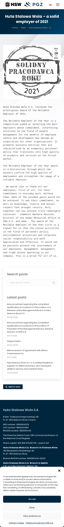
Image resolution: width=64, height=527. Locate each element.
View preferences (32, 516)
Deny (32, 507)
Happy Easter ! (14, 341)
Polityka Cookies (16, 523)
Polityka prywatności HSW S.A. (40, 523)
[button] (59, 470)
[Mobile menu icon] (58, 5)
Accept (32, 499)
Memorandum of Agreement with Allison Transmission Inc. (27, 352)
